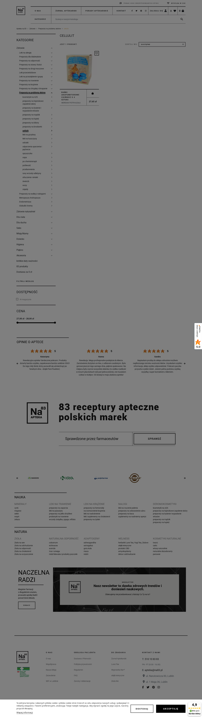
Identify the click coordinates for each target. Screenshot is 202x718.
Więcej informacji (24, 712)
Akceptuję (170, 709)
